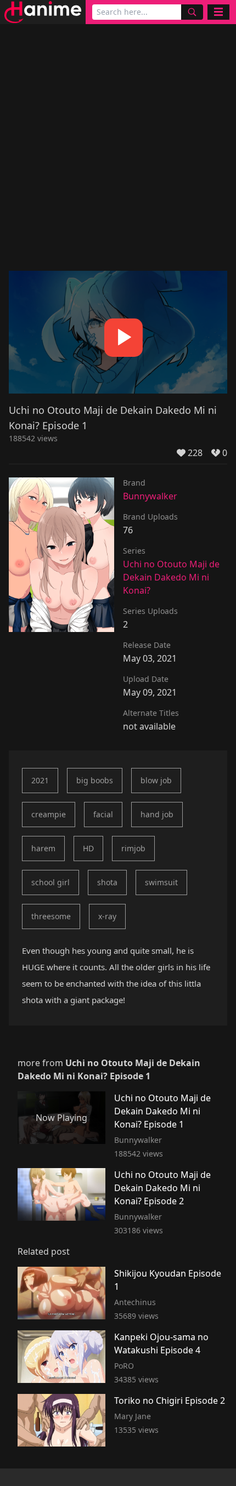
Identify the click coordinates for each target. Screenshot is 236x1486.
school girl (50, 882)
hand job (157, 814)
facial (103, 814)
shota (107, 882)
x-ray (107, 916)
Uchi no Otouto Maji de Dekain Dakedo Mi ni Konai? (171, 577)
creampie (48, 814)
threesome (51, 916)
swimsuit (161, 882)
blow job (156, 780)
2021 (40, 780)
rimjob (133, 848)
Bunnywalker (150, 496)
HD (88, 848)
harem (43, 848)
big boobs (94, 780)
